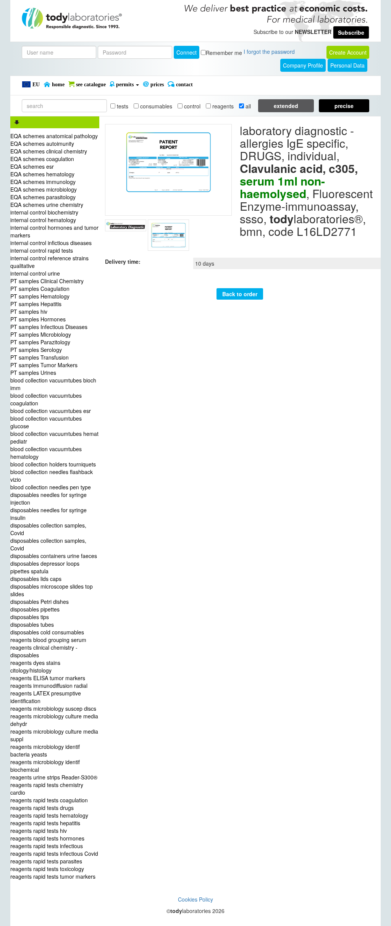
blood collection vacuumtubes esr (50, 411)
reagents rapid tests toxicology (47, 869)
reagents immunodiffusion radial (48, 685)
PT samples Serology (36, 349)
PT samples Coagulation (39, 288)
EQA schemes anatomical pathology (54, 136)
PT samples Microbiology (40, 334)
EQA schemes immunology (43, 182)
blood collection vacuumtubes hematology (46, 452)
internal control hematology (43, 220)
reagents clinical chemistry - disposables (44, 651)
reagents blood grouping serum (48, 640)
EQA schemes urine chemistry (46, 204)
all (247, 106)
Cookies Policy (195, 899)
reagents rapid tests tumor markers (52, 876)
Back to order (239, 294)
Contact (183, 84)
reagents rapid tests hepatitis (45, 823)
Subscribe (351, 32)
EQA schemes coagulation (42, 159)
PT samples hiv (28, 311)
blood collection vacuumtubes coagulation (46, 399)
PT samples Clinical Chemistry (47, 281)
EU (35, 84)
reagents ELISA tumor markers (47, 678)
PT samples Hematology (39, 296)
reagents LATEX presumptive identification (45, 697)
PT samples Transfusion (39, 357)
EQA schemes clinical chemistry (48, 151)
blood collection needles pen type (50, 487)
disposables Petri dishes (39, 601)
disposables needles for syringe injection (48, 498)
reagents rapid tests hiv (38, 830)
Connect (186, 52)
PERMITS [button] (125, 84)
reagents (222, 106)
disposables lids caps (35, 578)
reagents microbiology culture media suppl (54, 735)
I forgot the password (269, 51)
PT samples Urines (33, 372)
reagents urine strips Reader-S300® (53, 777)
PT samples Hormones (38, 319)
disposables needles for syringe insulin (48, 513)
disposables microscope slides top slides (51, 590)
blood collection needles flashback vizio (51, 475)
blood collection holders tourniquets (53, 464)
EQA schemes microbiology (43, 189)
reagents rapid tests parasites (46, 861)
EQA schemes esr (32, 166)
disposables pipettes (35, 609)
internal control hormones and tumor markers (54, 231)
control (191, 106)
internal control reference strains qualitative (49, 261)
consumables (155, 106)
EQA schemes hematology (42, 174)
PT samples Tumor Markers (44, 365)
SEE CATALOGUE (90, 84)
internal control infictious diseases (51, 243)
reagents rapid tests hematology (49, 815)
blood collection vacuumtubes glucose (46, 422)
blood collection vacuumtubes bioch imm (53, 384)
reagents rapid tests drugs (42, 807)
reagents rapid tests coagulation (49, 800)
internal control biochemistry (44, 212)
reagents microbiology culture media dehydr (54, 720)
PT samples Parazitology (40, 342)
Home (57, 84)
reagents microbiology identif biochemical (45, 765)
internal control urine (35, 273)
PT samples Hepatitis (35, 304)
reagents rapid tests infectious (46, 846)
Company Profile (303, 65)
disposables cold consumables (47, 632)
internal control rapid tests (41, 250)
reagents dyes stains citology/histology (35, 666)
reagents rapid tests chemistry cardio (46, 788)
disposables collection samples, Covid (48, 529)
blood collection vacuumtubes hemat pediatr (54, 437)
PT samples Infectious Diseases (48, 327)
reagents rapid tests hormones (47, 838)
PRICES (156, 84)
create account (348, 52)
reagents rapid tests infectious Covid (54, 853)
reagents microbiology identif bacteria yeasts (45, 750)
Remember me (224, 52)
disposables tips (29, 617)
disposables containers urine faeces (53, 556)
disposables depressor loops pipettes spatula (44, 567)
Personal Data (347, 65)
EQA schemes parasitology (43, 197)
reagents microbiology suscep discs (53, 708)
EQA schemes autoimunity (42, 143)
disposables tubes (32, 624)
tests (121, 106)
